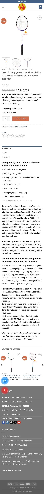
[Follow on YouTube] (19, 422)
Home (4, 69)
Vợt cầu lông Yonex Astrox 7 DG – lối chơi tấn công (32, 376)
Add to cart (20, 119)
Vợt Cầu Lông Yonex (25, 69)
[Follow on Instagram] (7, 422)
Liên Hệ (33, 488)
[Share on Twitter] (11, 135)
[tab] (22, 148)
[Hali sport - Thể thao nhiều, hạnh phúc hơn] (22, 7)
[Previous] (5, 35)
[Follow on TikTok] (11, 422)
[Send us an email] (15, 422)
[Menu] (3, 7)
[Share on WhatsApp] (3, 135)
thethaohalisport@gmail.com (19, 441)
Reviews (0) (6, 157)
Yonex (4, 132)
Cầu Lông (11, 69)
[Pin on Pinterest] (19, 135)
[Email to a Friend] (15, 135)
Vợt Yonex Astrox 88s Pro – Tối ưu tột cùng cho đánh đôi (11, 376)
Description (6, 148)
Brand (4, 153)
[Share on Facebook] (7, 135)
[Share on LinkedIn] (23, 135)
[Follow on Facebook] (3, 422)
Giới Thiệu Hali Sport (16, 488)
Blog (27, 488)
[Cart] (40, 7)
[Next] (39, 35)
